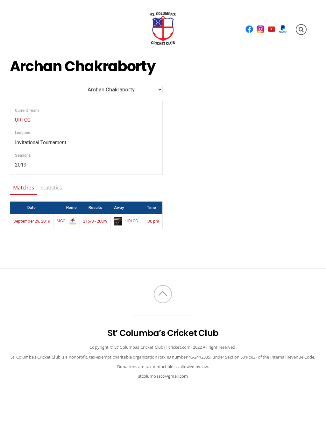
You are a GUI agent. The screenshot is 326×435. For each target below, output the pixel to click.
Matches (23, 187)
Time (151, 207)
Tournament (41, 39)
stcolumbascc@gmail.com (163, 376)
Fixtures (64, 17)
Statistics (51, 187)
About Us (32, 17)
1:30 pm (152, 221)
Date (31, 207)
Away (119, 207)
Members (96, 17)
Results (95, 207)
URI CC (23, 120)
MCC (61, 220)
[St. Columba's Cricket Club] (163, 40)
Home (71, 207)
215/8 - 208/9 (95, 221)
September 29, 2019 (31, 221)
